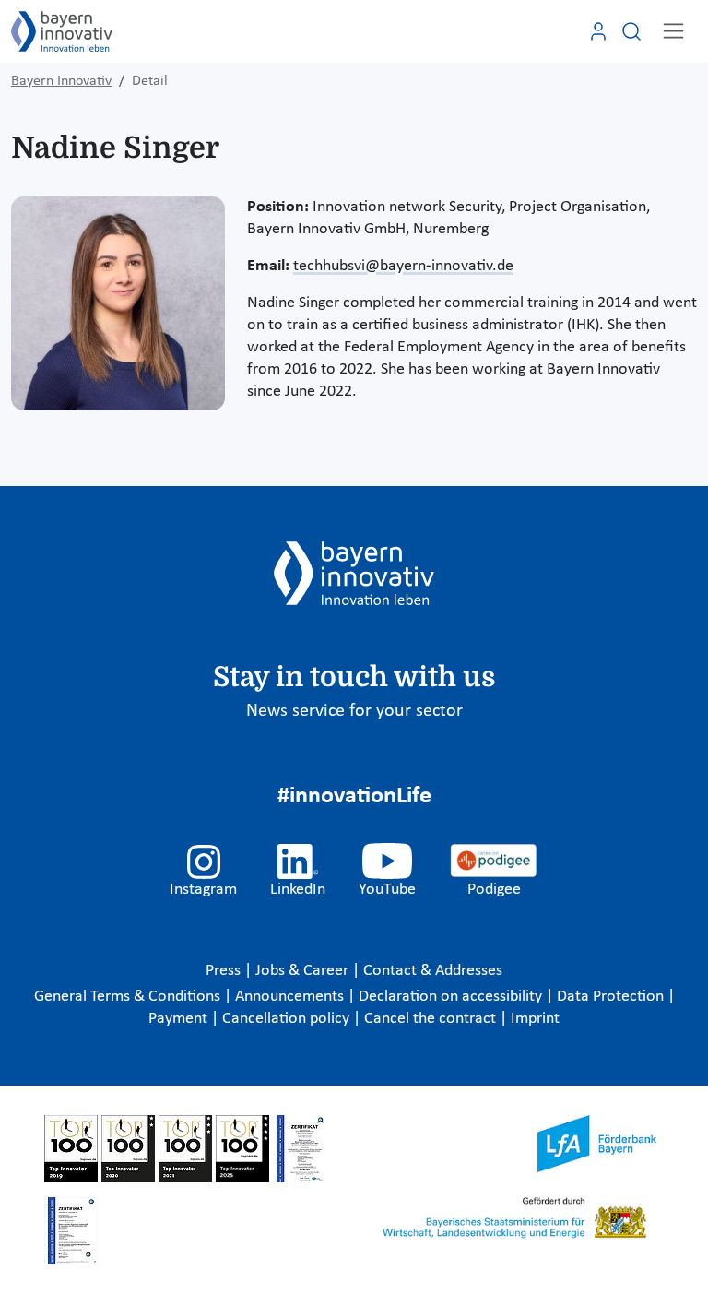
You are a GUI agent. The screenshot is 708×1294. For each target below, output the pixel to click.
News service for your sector (354, 711)
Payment (179, 1018)
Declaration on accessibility (452, 996)
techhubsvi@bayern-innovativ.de (403, 266)
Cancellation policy (287, 1018)
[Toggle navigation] (673, 31)
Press (225, 970)
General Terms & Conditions (129, 996)
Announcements (291, 996)
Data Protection (612, 996)
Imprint (535, 1018)
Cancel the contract (432, 1018)
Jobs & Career (303, 970)
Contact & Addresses (432, 970)
